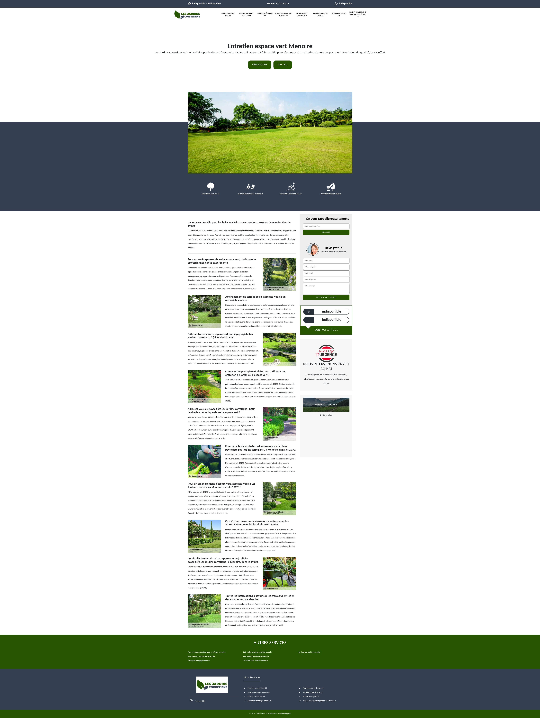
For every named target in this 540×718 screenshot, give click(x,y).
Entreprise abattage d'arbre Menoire (257, 652)
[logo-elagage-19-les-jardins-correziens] (187, 14)
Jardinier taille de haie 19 (320, 14)
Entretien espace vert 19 (227, 14)
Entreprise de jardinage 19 (301, 14)
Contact (283, 65)
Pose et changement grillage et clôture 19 (357, 14)
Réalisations (259, 65)
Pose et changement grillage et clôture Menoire (207, 652)
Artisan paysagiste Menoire (309, 652)
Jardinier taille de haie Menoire (255, 661)
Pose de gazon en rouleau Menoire (201, 656)
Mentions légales (284, 714)
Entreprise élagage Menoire (199, 661)
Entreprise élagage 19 (265, 14)
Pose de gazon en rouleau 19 (246, 14)
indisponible (198, 3)
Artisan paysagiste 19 (339, 14)
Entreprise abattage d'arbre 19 (283, 14)
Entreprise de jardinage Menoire (256, 656)
